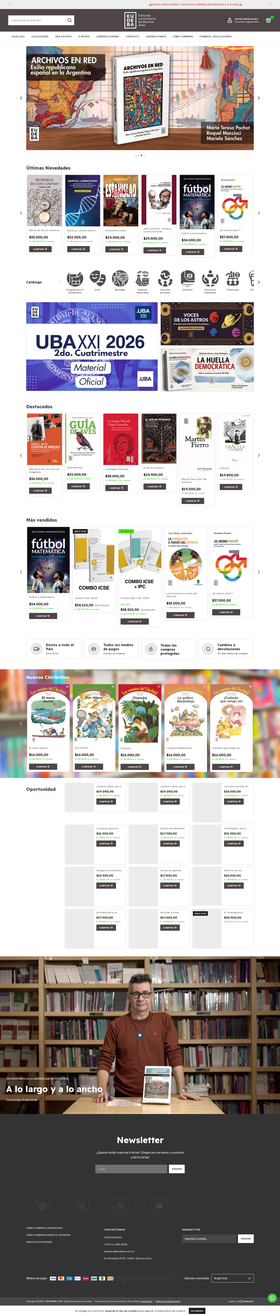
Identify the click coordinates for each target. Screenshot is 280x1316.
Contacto (132, 36)
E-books (84, 36)
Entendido (197, 1311)
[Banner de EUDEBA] (92, 346)
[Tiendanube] (241, 1301)
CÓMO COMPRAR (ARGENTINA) (44, 1228)
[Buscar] (69, 20)
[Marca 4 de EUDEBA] (159, 1206)
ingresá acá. (147, 1301)
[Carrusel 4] (140, 98)
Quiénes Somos (156, 36)
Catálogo (18, 36)
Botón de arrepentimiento (168, 1301)
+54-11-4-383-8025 (115, 1244)
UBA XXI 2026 (63, 36)
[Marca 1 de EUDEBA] (42, 1206)
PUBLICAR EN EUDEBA (39, 1242)
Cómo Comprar (183, 36)
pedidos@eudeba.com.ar (119, 1251)
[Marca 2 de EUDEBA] (81, 1206)
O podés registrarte (247, 21)
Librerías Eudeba (107, 36)
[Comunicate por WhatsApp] (272, 1298)
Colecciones (39, 36)
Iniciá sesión (250, 18)
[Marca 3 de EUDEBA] (120, 1206)
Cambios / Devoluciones (216, 36)
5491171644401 (113, 1237)
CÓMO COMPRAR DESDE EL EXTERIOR (48, 1235)
